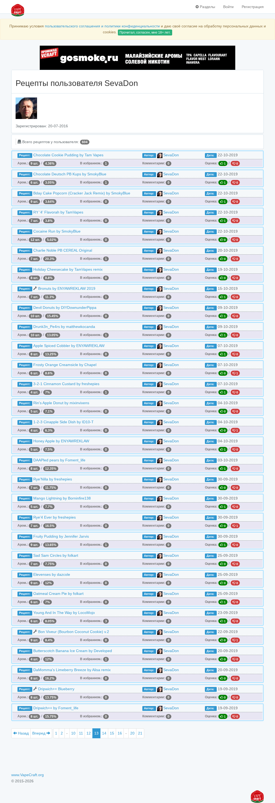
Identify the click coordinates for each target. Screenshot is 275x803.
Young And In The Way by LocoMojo (64, 612)
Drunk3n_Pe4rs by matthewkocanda (64, 326)
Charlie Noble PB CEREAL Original (62, 250)
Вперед (39, 733)
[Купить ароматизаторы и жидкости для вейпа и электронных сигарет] (137, 58)
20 (132, 733)
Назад (23, 733)
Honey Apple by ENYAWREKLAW (61, 441)
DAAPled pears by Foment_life (59, 460)
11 (81, 733)
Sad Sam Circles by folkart (55, 555)
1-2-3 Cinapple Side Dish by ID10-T (63, 422)
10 (73, 733)
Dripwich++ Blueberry (56, 689)
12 (88, 733)
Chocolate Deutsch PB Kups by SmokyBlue (69, 174)
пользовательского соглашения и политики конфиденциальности (102, 26)
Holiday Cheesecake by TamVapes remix (68, 269)
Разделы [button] (207, 7)
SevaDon (171, 155)
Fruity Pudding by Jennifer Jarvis (61, 536)
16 (120, 733)
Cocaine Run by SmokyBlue (57, 231)
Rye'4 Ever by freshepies (54, 517)
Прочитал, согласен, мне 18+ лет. (145, 32)
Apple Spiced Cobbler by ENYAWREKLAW (68, 345)
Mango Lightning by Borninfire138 (62, 498)
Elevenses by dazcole (51, 574)
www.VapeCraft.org (27, 775)
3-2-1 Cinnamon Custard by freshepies (66, 384)
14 (104, 733)
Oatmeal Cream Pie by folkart (58, 593)
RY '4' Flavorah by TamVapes (58, 212)
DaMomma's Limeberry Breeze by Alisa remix (72, 670)
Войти (228, 7)
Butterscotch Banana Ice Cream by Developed (72, 651)
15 (112, 733)
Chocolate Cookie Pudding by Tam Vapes (68, 155)
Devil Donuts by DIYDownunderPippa (64, 307)
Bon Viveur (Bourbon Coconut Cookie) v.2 (73, 632)
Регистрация (253, 7)
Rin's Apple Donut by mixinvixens (61, 403)
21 (140, 733)
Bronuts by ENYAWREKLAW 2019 (66, 288)
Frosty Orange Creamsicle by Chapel (64, 365)
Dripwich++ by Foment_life (55, 708)
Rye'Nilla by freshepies (52, 479)
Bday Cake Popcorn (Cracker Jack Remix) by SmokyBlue (81, 193)
